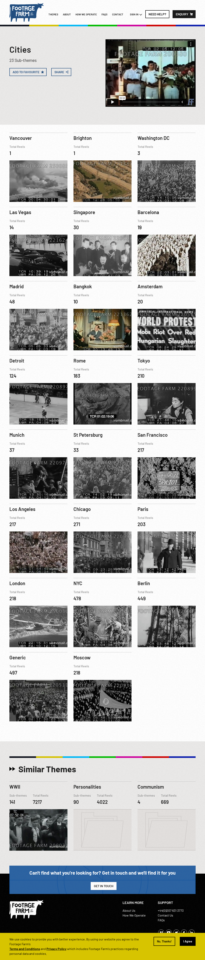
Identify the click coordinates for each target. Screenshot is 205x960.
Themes (53, 14)
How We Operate (134, 915)
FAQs (104, 14)
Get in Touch (103, 886)
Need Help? (157, 14)
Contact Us (165, 915)
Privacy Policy (56, 949)
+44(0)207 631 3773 (171, 910)
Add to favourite (26, 72)
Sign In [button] (134, 14)
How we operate (86, 14)
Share (59, 72)
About (67, 14)
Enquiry (182, 14)
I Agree (187, 941)
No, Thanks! (164, 941)
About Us (129, 910)
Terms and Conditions (24, 949)
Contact (117, 14)
